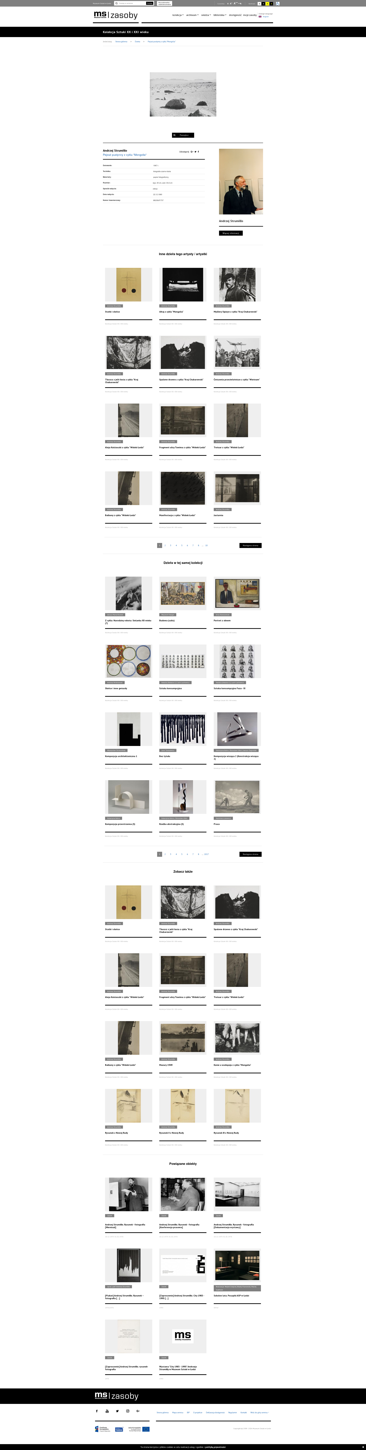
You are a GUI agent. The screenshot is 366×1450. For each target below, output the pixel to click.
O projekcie (197, 1412)
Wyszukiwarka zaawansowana (164, 3)
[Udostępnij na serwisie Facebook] (198, 151)
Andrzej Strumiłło (115, 150)
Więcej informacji (231, 233)
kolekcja (177, 15)
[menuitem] (179, 15)
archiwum (191, 15)
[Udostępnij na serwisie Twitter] (196, 151)
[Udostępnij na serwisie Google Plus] (192, 151)
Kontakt (244, 1412)
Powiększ (184, 135)
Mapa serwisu (177, 1412)
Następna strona (250, 545)
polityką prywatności (215, 1447)
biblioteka (219, 15)
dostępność (235, 15)
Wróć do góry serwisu (259, 1412)
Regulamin (232, 1412)
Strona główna (121, 41)
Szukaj (149, 3)
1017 (206, 854)
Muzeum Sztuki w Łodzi (102, 3)
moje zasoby (250, 15)
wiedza (205, 15)
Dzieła (138, 41)
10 (206, 545)
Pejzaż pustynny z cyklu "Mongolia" (162, 41)
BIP (188, 1412)
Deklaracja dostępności (215, 1412)
